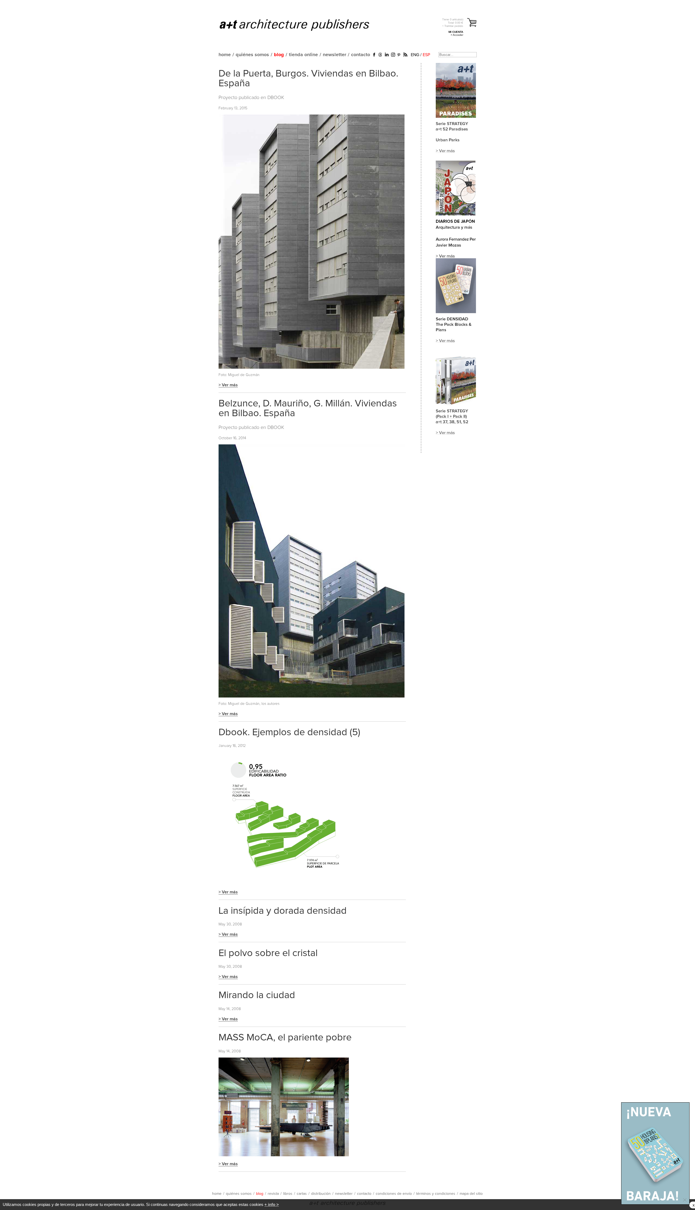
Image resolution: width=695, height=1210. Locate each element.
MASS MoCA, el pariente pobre (285, 1038)
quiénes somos (252, 54)
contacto (360, 54)
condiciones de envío (394, 1194)
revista (273, 1194)
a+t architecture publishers (301, 24)
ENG (415, 55)
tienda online (303, 54)
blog (279, 54)
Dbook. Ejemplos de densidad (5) (289, 732)
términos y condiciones (435, 1194)
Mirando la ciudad (257, 995)
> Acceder (457, 34)
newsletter (334, 54)
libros (287, 1194)
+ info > (271, 1204)
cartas (302, 1194)
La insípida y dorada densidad (283, 911)
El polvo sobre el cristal (268, 953)
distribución (321, 1194)
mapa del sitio (471, 1194)
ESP (426, 55)
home (225, 54)
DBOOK (275, 97)
